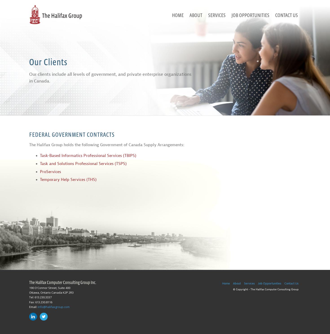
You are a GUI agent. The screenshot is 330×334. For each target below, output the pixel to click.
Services (249, 283)
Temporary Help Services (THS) (68, 179)
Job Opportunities (269, 283)
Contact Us (291, 283)
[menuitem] (178, 15)
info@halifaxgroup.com (54, 307)
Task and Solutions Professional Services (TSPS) (83, 163)
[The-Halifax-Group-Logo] (55, 15)
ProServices (50, 171)
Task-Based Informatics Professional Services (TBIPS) (88, 155)
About (237, 283)
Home (226, 283)
